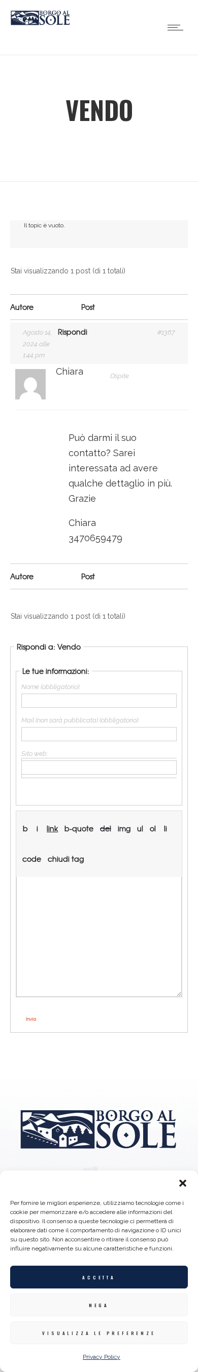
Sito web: (34, 753)
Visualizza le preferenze (98, 1333)
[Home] (40, 22)
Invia (31, 1019)
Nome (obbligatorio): (50, 687)
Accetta (99, 1277)
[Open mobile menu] (178, 27)
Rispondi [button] (72, 332)
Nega (99, 1305)
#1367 (166, 332)
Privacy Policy (101, 1356)
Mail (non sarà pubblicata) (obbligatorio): (80, 720)
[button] (183, 1183)
